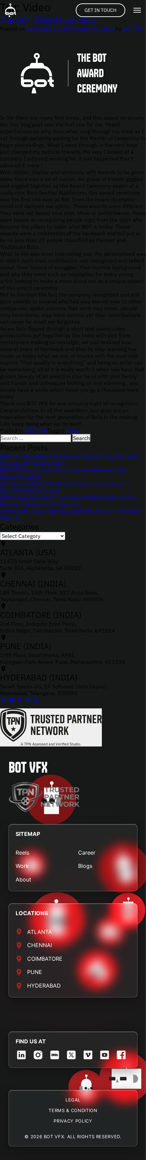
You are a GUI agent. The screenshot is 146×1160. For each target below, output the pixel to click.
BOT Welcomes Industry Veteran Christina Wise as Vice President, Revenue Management (68, 500)
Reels (22, 852)
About (23, 879)
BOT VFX (133, 28)
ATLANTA (39, 931)
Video (73, 430)
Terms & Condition (73, 1110)
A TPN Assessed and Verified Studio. (51, 744)
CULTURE (35, 430)
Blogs (85, 865)
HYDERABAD (44, 985)
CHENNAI (39, 945)
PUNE (34, 972)
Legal (73, 1100)
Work (22, 865)
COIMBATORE (44, 958)
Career (86, 852)
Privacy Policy (73, 1121)
